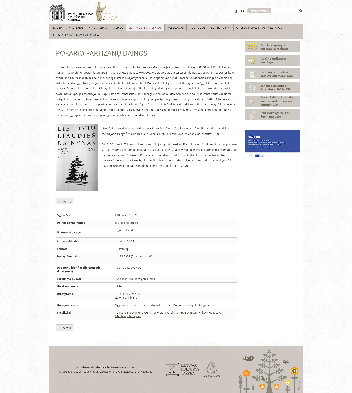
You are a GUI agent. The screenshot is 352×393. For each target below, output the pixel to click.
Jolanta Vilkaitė (127, 297)
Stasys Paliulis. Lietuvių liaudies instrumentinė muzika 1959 (276, 101)
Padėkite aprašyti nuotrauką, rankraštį (274, 46)
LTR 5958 (124, 256)
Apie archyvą (98, 27)
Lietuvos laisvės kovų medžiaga (75, 35)
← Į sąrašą (64, 201)
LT (236, 11)
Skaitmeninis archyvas (145, 27)
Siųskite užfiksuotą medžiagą (273, 60)
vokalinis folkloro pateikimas (136, 279)
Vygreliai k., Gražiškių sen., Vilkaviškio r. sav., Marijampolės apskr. (157, 305)
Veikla (118, 27)
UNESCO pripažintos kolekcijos (259, 27)
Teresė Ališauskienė (127, 312)
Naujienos (76, 27)
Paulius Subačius (129, 294)
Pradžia (57, 27)
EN (242, 11)
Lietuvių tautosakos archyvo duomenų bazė (276, 74)
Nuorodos (197, 27)
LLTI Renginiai (221, 27)
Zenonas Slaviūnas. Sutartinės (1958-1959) (276, 87)
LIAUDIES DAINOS (129, 267)
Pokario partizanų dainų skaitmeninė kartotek (169, 155)
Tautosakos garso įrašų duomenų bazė (275, 114)
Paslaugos (175, 27)
